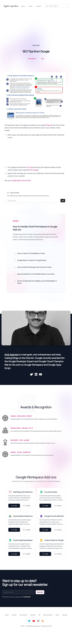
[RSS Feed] (43, 621)
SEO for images (32, 170)
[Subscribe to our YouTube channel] (34, 621)
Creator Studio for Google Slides (54, 540)
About (23, 6)
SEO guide (48, 125)
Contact (38, 6)
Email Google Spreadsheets (23, 540)
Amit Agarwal (11, 354)
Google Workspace (33, 364)
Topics (31, 6)
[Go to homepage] (11, 6)
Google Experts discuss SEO (21, 180)
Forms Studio (23, 615)
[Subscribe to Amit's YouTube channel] (40, 374)
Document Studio (50, 492)
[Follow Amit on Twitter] (31, 374)
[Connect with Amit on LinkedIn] (36, 374)
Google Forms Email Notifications (54, 516)
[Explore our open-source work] (38, 621)
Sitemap (64, 615)
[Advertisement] (36, 24)
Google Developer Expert (21, 361)
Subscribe (40, 592)
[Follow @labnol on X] (29, 621)
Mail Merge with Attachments (23, 492)
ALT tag (29, 167)
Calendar (32, 615)
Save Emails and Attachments (23, 516)
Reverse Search (47, 615)
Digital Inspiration (34, 626)
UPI (39, 615)
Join (63, 200)
